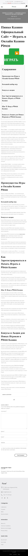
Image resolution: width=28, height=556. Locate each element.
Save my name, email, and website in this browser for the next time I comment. (13, 449)
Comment (4, 411)
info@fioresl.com (7, 492)
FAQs (2, 544)
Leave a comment (6, 394)
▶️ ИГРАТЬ (11, 56)
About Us (3, 523)
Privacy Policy (4, 530)
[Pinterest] (7, 498)
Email (2, 437)
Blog (19, 554)
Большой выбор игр (10, 84)
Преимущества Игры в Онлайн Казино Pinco (11, 77)
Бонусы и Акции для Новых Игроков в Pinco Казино (13, 115)
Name (3, 431)
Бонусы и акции (8, 90)
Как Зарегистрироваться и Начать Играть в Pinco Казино (12, 98)
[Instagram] (5, 498)
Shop (11, 554)
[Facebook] (2, 498)
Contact (15, 554)
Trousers (3, 509)
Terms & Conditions (5, 526)
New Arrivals (11, 18)
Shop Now (23, 3)
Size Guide (3, 542)
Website (3, 442)
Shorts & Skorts (4, 514)
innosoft (14, 552)
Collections (3, 507)
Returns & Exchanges (6, 528)
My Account (4, 540)
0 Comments (17, 18)
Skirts (2, 511)
